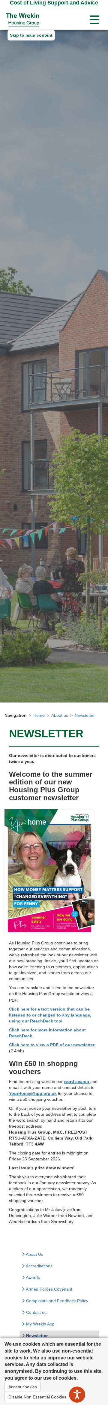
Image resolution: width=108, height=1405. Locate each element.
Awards (32, 1277)
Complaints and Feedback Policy (56, 1300)
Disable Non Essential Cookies (37, 1397)
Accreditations (38, 1265)
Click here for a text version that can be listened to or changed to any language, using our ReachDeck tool (50, 1015)
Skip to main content (31, 35)
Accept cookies (22, 1386)
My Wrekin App (40, 1324)
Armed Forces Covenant (48, 1289)
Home (39, 715)
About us (59, 715)
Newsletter (85, 715)
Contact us (35, 1312)
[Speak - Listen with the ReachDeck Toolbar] (77, 1395)
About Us (34, 1254)
